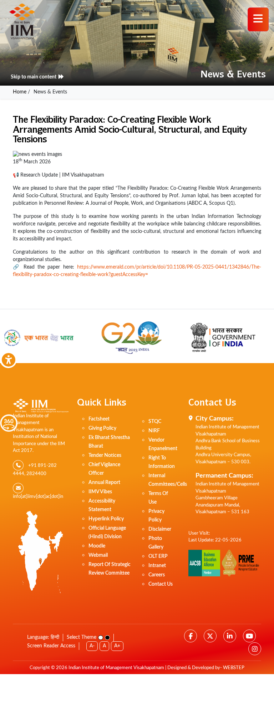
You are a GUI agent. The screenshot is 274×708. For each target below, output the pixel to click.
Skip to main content (34, 77)
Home (19, 92)
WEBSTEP (233, 668)
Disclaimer (159, 529)
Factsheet (99, 419)
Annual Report (104, 482)
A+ (117, 645)
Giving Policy (102, 428)
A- (92, 645)
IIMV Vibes (100, 491)
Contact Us (160, 584)
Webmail (98, 555)
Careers (156, 574)
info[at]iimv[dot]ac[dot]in (38, 496)
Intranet (157, 565)
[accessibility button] (8, 359)
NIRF (154, 430)
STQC (154, 421)
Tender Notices (104, 455)
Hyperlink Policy (106, 518)
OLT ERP (158, 556)
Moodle (96, 546)
